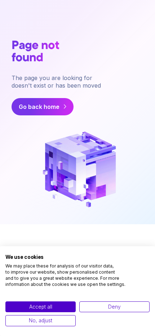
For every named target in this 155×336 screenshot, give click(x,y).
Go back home (39, 106)
